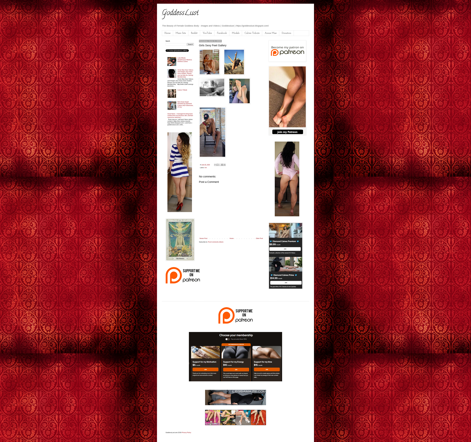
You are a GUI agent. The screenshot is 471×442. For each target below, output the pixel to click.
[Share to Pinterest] (224, 165)
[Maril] (179, 211)
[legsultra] (235, 425)
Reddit (194, 33)
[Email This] (215, 165)
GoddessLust (180, 13)
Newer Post (203, 238)
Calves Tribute (252, 33)
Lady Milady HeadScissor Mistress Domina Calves (184, 59)
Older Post (259, 238)
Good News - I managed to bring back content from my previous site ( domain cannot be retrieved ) (180, 115)
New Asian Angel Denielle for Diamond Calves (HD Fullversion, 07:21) (185, 104)
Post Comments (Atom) (215, 242)
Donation (286, 33)
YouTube (207, 33)
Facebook (222, 33)
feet (206, 167)
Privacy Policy (186, 432)
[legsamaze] (235, 381)
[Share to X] (220, 165)
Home (167, 33)
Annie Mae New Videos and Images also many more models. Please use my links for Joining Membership (185, 73)
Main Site (181, 33)
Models (235, 33)
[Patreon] (183, 283)
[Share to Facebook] (222, 165)
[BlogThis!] (217, 165)
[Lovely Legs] (287, 216)
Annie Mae (271, 33)
